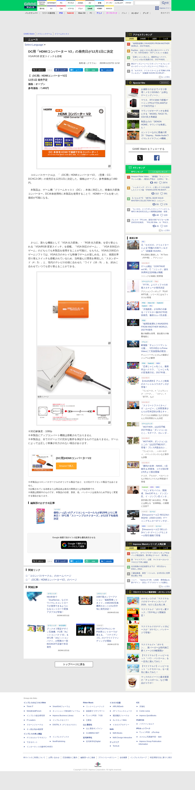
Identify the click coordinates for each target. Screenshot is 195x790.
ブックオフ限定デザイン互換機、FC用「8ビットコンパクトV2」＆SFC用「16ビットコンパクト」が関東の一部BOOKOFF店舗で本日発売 (58, 637)
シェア (63, 70)
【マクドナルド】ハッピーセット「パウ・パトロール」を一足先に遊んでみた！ (155, 658)
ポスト (40, 70)
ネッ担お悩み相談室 (35, 729)
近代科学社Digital (93, 741)
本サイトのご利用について (34, 757)
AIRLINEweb (118, 706)
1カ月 (165, 39)
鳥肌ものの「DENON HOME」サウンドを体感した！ (154, 124)
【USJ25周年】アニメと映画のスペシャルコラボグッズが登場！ (155, 384)
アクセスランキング (142, 34)
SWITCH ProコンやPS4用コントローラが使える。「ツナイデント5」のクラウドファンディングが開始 (107, 634)
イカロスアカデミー (121, 725)
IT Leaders (31, 720)
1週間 (154, 39)
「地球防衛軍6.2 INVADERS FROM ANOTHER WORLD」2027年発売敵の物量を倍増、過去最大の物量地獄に (150, 46)
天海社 (142, 706)
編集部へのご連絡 (87, 757)
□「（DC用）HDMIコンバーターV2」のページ (51, 579)
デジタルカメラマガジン (37, 738)
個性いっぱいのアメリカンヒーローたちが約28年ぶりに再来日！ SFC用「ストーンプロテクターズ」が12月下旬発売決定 (86, 515)
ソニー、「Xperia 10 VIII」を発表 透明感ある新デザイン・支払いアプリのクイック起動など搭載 (150, 582)
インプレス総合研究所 (36, 716)
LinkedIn (109, 70)
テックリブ (114, 742)
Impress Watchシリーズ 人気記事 (149, 544)
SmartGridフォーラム (61, 706)
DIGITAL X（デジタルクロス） (65, 725)
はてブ (78, 70)
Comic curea (144, 711)
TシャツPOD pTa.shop (149, 732)
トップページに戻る (74, 664)
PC (91, 13)
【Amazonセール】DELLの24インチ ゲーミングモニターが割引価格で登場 (154, 532)
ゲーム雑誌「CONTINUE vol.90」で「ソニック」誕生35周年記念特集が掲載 (154, 269)
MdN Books (117, 733)
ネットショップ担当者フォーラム (66, 711)
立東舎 (89, 720)
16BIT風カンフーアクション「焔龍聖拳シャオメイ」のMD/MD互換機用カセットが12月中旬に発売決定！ (107, 603)
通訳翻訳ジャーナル (121, 716)
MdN (112, 729)
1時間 (131, 39)
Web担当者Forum (34, 711)
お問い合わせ (53, 757)
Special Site (139, 83)
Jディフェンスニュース (122, 711)
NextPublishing (59, 741)
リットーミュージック (95, 706)
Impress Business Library (63, 716)
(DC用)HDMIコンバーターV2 (73, 458)
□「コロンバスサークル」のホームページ (48, 575)
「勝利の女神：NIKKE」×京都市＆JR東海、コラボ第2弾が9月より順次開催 (154, 469)
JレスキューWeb (120, 720)
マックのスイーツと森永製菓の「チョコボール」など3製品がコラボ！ (155, 680)
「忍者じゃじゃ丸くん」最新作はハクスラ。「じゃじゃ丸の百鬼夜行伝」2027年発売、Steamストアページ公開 (149, 59)
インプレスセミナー (61, 720)
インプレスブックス (61, 737)
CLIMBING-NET (92, 733)
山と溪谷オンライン (94, 728)
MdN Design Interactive (122, 738)
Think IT (30, 706)
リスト (49, 70)
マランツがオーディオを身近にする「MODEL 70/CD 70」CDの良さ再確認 (155, 114)
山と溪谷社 (87, 725)
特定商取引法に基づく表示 (161, 757)
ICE (137, 703)
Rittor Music (88, 703)
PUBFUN (140, 720)
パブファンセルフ (146, 724)
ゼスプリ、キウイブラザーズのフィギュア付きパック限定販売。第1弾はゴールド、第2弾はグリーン (150, 555)
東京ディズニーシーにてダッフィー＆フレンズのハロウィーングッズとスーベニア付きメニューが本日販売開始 (150, 66)
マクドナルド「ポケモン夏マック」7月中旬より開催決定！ (155, 612)
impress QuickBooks (147, 716)
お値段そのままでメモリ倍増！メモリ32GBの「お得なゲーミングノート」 (154, 92)
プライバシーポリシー (107, 757)
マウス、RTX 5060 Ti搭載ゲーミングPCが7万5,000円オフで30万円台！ (154, 103)
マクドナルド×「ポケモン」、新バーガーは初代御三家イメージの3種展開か (155, 647)
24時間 (143, 39)
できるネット (32, 742)
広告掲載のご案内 (70, 757)
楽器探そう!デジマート (95, 711)
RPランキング (137, 172)
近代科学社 (87, 738)
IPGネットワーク (143, 728)
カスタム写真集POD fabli (150, 737)
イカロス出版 (115, 703)
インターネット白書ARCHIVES (40, 747)
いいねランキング (160, 172)
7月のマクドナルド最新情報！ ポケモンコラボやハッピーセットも (152, 593)
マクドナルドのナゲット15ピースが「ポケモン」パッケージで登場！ (155, 629)
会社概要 (123, 757)
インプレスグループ (138, 757)
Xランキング (139, 167)
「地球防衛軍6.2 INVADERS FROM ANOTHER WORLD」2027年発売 (155, 326)
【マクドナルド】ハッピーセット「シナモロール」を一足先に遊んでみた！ (155, 669)
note (93, 70)
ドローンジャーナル (35, 725)
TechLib (116, 746)
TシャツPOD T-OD (94, 716)
